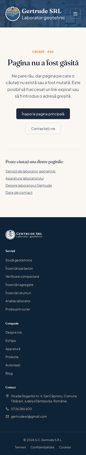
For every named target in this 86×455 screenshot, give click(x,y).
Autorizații (13, 365)
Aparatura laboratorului (25, 178)
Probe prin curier (18, 309)
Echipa (11, 340)
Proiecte (12, 357)
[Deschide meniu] (75, 14)
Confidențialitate (42, 447)
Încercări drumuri (18, 293)
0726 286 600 (21, 409)
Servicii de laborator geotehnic (31, 171)
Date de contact (19, 192)
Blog (9, 373)
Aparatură (13, 349)
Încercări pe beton (19, 268)
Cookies (65, 447)
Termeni (20, 447)
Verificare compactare (22, 276)
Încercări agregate (19, 284)
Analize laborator (18, 301)
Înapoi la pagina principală (43, 114)
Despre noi (14, 332)
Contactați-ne (43, 128)
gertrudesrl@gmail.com (29, 416)
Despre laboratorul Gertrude (29, 185)
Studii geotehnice (19, 260)
